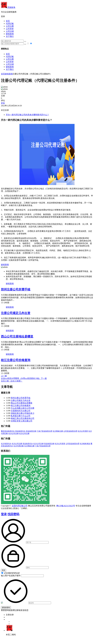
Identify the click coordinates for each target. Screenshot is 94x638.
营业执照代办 (20, 431)
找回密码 (13, 514)
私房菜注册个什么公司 (20, 416)
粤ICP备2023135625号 (65, 506)
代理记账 (10, 23)
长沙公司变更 (83, 431)
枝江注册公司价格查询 (15, 360)
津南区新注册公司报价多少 (22, 413)
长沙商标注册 (58, 431)
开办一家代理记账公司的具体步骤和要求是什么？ (27, 115)
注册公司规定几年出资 (15, 313)
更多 (3, 103)
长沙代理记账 (18, 446)
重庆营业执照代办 (8, 431)
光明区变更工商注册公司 (21, 421)
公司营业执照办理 (70, 431)
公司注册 (10, 26)
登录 (4, 514)
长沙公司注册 (24, 433)
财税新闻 (10, 34)
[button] (47, 16)
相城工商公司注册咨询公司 (22, 418)
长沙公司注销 (13, 433)
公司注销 (10, 31)
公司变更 (10, 29)
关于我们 (10, 36)
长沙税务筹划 (85, 444)
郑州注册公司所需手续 (15, 289)
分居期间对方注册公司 (20, 411)
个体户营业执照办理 (44, 431)
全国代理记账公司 (19, 506)
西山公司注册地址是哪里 (17, 336)
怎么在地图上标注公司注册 (22, 408)
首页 (8, 21)
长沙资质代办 (6, 444)
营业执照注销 (31, 431)
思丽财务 (11, 7)
